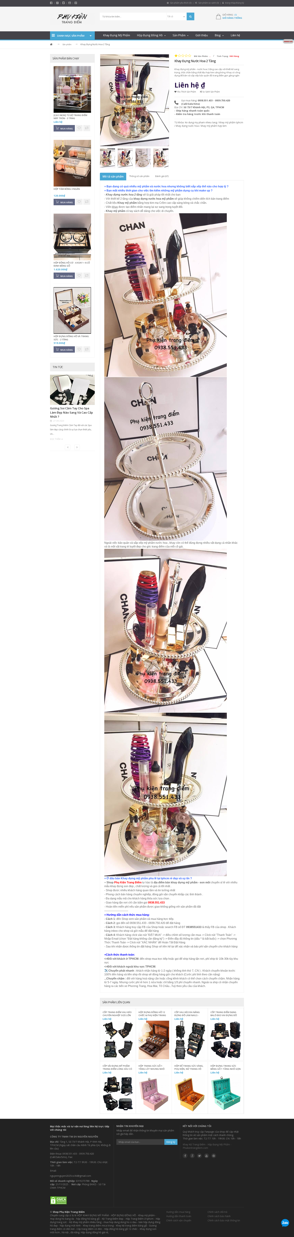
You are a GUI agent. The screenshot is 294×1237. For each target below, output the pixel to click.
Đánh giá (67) (161, 176)
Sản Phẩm (179, 35)
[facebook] (51, 3)
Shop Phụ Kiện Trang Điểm (69, 1211)
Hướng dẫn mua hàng (178, 1211)
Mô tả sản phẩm (113, 176)
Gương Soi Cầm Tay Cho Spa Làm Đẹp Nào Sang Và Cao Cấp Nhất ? (71, 412)
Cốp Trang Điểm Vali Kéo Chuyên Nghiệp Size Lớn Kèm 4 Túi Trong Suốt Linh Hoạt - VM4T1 (117, 1014)
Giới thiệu (201, 35)
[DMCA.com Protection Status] (58, 1200)
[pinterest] (76, 3)
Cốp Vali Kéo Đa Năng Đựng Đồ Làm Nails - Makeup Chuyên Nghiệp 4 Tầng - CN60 (189, 1014)
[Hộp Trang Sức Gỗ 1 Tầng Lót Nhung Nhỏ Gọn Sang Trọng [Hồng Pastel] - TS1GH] (153, 1093)
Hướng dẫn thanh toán (178, 1216)
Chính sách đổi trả (217, 1211)
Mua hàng (119, 1056)
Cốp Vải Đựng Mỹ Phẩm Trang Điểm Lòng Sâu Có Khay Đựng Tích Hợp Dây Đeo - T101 (117, 1067)
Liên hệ (235, 35)
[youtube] (69, 3)
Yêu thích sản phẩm (186, 91)
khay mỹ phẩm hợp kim (214, 125)
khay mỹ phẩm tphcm (231, 122)
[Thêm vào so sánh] (130, 1045)
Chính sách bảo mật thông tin (224, 1220)
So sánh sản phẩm (211, 91)
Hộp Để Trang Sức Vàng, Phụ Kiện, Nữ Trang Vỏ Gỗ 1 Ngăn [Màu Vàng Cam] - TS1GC (188, 1067)
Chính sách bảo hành (219, 1216)
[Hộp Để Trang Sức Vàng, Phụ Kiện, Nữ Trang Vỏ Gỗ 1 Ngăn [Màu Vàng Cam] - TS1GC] (189, 1093)
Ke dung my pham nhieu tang (201, 122)
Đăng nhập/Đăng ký (234, 2)
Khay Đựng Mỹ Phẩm (116, 35)
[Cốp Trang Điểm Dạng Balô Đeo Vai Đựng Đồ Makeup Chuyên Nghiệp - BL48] (225, 1040)
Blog (218, 35)
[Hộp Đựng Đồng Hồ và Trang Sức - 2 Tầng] (72, 310)
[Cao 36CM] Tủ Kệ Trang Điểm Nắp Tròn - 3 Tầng (70, 117)
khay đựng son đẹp (122, 886)
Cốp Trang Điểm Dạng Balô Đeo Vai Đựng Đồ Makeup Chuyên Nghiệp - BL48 (224, 1014)
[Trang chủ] (72, 19)
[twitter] (63, 3)
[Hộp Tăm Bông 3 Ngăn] (72, 163)
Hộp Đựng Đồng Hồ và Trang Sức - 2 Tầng (71, 338)
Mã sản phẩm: (201, 56)
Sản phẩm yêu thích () (180, 2)
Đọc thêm (55, 439)
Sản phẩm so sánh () (208, 2)
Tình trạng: (222, 56)
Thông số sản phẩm (139, 176)
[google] (192, 1155)
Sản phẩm (66, 44)
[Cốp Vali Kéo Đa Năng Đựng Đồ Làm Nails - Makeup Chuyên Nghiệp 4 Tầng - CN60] (189, 1040)
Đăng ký (170, 1141)
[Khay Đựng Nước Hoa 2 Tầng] (108, 158)
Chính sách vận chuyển (178, 1220)
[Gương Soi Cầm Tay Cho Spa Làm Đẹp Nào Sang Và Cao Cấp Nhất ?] (72, 390)
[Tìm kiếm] (190, 16)
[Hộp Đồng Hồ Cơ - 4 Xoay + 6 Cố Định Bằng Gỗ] (72, 236)
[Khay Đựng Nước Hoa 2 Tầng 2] (143, 158)
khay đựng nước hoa (187, 125)
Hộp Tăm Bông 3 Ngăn (67, 188)
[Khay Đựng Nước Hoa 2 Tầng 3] (161, 158)
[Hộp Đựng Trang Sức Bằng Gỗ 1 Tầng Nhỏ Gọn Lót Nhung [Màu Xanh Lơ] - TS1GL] (225, 1093)
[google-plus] (57, 3)
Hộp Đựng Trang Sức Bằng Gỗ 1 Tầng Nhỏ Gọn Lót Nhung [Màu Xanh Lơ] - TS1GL (225, 1067)
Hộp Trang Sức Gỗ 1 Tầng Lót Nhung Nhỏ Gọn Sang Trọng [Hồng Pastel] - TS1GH (152, 1067)
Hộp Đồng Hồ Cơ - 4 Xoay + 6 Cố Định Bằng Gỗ (72, 264)
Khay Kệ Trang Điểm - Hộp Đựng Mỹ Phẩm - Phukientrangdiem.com (207, 1146)
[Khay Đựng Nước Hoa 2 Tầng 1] (126, 158)
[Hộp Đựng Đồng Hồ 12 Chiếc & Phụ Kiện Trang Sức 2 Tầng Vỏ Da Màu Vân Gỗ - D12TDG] (153, 1040)
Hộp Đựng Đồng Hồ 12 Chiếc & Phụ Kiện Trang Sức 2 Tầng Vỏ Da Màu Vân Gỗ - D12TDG (152, 1014)
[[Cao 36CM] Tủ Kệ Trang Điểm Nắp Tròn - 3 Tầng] (72, 89)
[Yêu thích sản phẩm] (130, 1037)
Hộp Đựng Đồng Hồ (150, 35)
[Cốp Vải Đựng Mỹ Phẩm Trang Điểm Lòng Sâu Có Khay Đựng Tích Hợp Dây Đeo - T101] (118, 1093)
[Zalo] (285, 1223)
